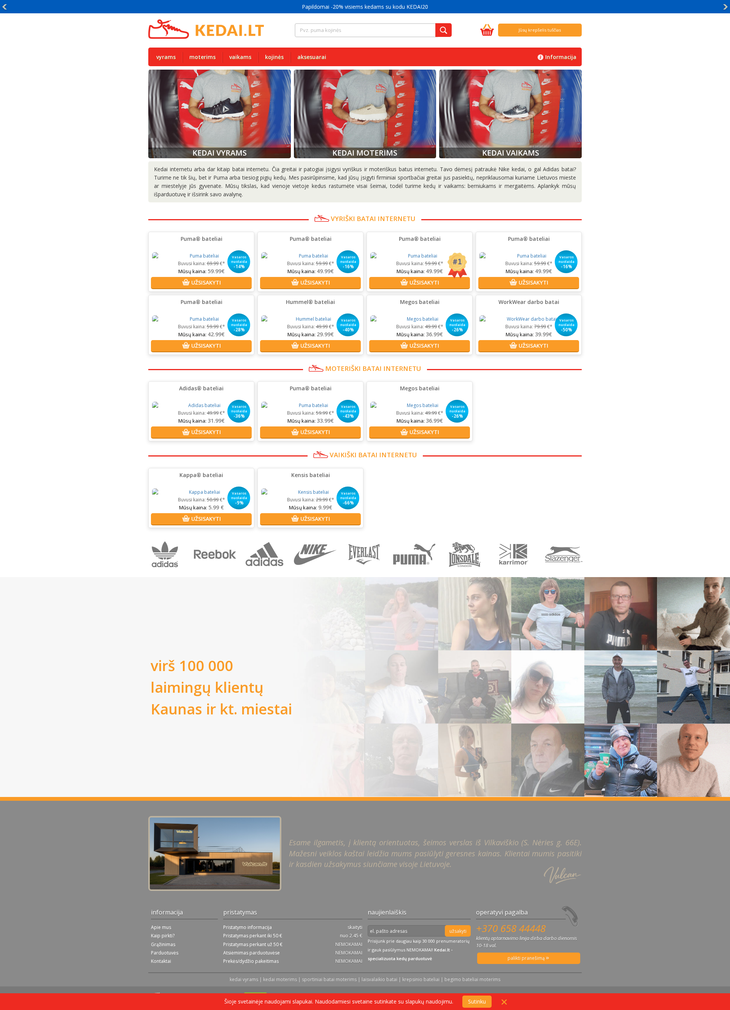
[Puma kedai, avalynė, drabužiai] (416, 573)
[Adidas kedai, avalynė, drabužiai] (266, 573)
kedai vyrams (244, 979)
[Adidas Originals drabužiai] (167, 573)
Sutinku (477, 1001)
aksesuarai (311, 56)
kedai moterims (280, 979)
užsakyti (458, 931)
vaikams (240, 56)
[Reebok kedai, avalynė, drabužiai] (216, 573)
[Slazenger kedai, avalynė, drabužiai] (564, 573)
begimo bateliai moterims (472, 979)
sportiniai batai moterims (329, 979)
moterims (202, 56)
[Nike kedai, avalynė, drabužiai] (316, 573)
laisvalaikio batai (379, 979)
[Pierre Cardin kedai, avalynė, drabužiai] (515, 573)
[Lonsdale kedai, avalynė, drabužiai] (465, 573)
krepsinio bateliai (421, 979)
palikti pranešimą (527, 958)
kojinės (274, 56)
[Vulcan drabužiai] (366, 573)
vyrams (166, 56)
